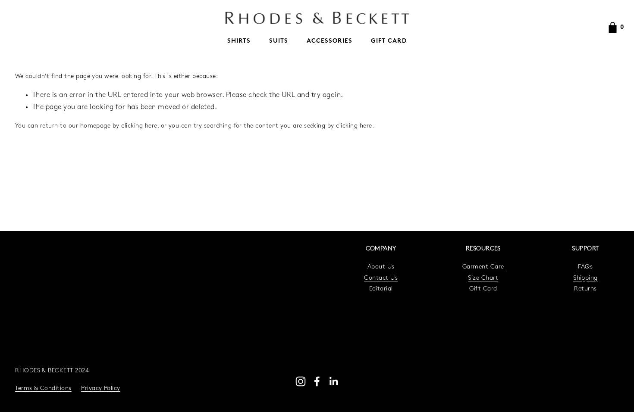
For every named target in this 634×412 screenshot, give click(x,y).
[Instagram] (300, 381)
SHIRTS (239, 41)
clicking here (139, 126)
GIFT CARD (389, 41)
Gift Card (483, 289)
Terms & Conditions (43, 388)
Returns (585, 289)
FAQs (585, 267)
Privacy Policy (100, 388)
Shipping (585, 278)
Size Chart (483, 278)
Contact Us (381, 278)
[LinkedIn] (333, 381)
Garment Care (483, 267)
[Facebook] (317, 381)
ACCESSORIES (329, 41)
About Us (381, 267)
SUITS (278, 41)
